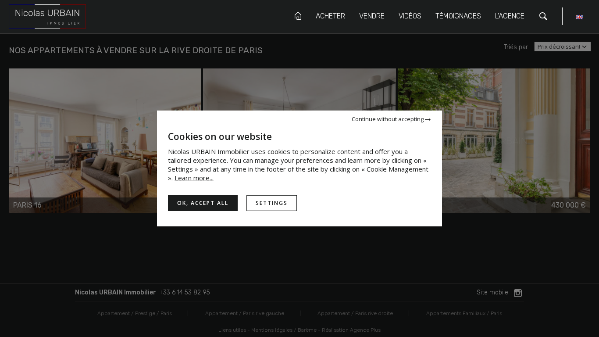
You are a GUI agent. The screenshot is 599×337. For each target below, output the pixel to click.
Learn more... (194, 177)
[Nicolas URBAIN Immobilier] (47, 16)
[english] (579, 18)
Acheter (330, 16)
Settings (272, 203)
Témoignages (458, 16)
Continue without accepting (388, 119)
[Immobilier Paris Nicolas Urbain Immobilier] (298, 16)
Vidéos (410, 16)
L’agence (509, 16)
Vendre (372, 16)
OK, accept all (202, 203)
